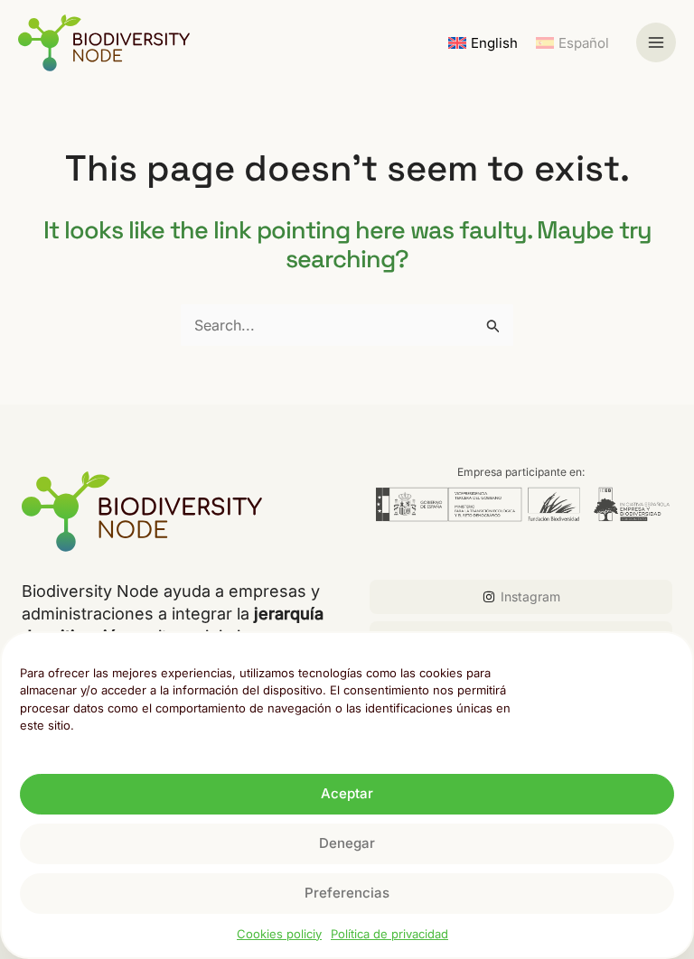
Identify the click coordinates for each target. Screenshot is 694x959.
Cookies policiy (279, 933)
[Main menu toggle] (656, 42)
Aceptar (347, 793)
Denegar (347, 843)
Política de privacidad (389, 933)
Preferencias (347, 892)
